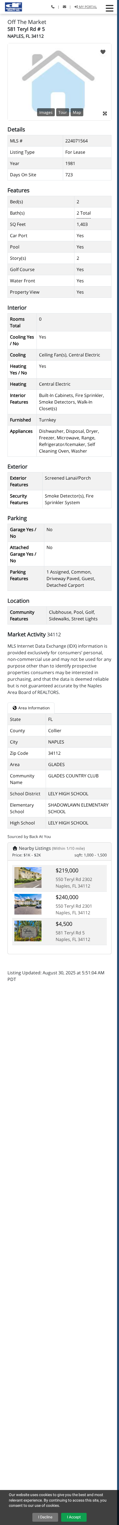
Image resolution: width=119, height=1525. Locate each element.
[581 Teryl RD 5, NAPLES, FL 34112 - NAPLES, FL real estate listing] (28, 931)
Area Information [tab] (33, 707)
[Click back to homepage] (11, 6)
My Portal (87, 6)
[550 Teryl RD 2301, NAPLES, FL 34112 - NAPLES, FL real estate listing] (28, 904)
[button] (109, 8)
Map (77, 112)
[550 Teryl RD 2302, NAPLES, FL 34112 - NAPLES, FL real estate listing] (28, 877)
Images (46, 112)
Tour (62, 112)
